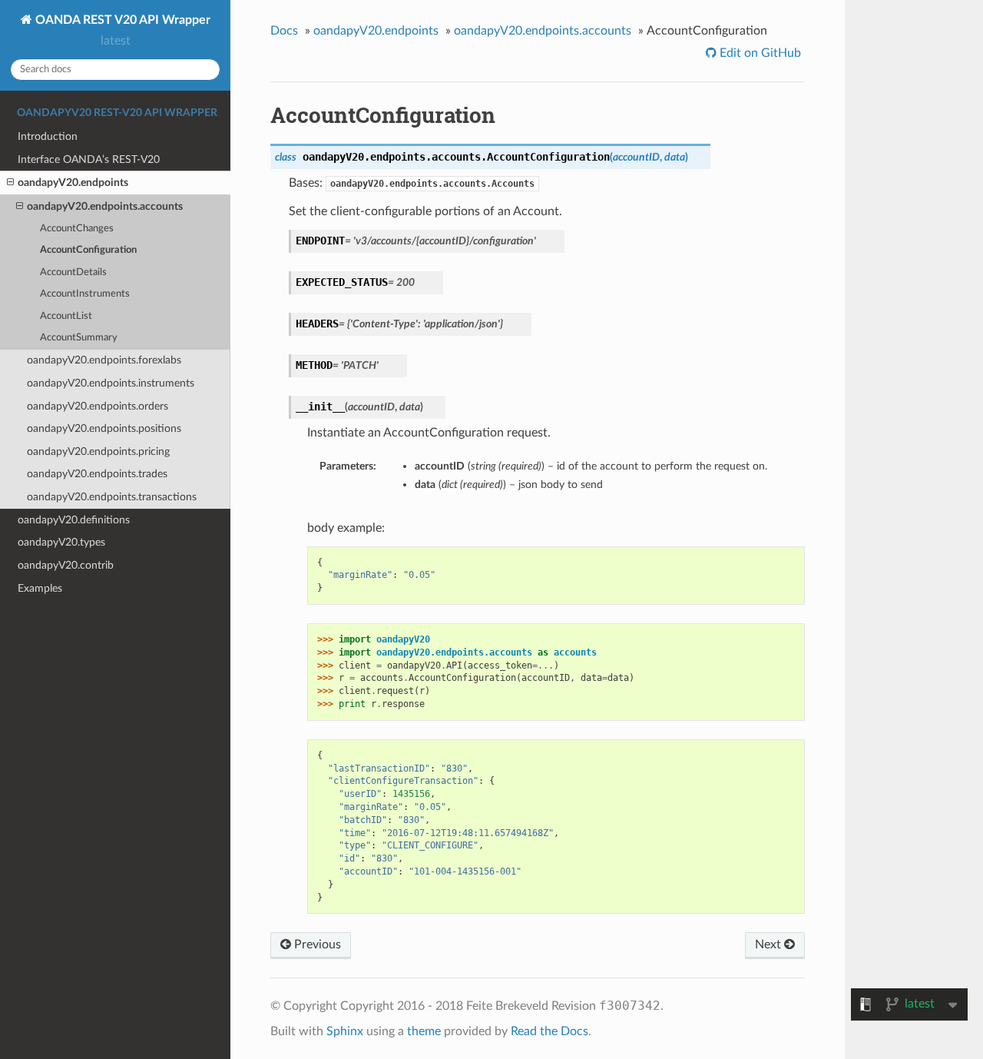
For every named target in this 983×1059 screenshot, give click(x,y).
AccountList (66, 316)
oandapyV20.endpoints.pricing (98, 451)
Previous (316, 944)
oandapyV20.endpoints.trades (97, 474)
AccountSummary (78, 338)
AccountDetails (73, 272)
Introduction (48, 136)
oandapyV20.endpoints (73, 182)
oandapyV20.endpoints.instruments (110, 383)
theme (424, 1031)
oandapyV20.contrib (66, 565)
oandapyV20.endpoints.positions (104, 428)
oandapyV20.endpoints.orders (97, 406)
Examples (40, 588)
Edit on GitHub (759, 53)
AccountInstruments (85, 294)
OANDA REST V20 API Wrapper (121, 20)
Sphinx (344, 1031)
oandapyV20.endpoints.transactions (112, 497)
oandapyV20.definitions (74, 520)
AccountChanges (77, 229)
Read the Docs (549, 1031)
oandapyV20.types (61, 542)
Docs (284, 31)
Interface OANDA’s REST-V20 (89, 159)
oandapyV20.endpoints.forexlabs (104, 360)
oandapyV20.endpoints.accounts (105, 206)
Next (769, 944)
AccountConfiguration (88, 250)
